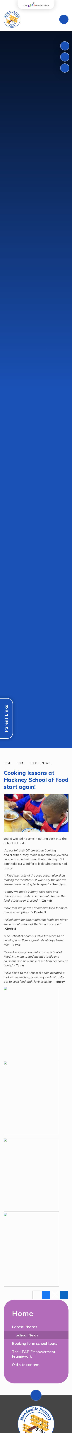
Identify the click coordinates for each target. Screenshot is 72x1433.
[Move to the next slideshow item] (64, 57)
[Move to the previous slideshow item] (64, 45)
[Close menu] (63, 19)
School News (40, 763)
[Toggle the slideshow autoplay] (64, 68)
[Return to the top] (36, 1395)
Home (8, 763)
